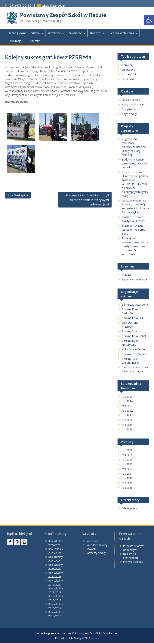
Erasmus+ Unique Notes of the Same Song (133, 229)
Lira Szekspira (18, 195)
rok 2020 (127, 420)
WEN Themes (90, 638)
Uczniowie (54, 33)
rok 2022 (127, 410)
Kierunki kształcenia (121, 33)
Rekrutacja (14, 41)
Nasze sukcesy (131, 99)
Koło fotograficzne (133, 349)
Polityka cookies (133, 561)
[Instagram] (17, 542)
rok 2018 (127, 429)
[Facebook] (10, 542)
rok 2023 (127, 406)
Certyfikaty (128, 109)
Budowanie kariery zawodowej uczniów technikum (134, 163)
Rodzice (95, 33)
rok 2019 (127, 424)
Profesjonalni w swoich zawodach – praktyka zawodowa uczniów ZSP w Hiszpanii (135, 246)
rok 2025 (127, 396)
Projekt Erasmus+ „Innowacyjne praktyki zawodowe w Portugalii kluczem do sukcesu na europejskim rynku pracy (135, 184)
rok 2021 (127, 415)
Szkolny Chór (130, 331)
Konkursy (127, 65)
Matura (126, 274)
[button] (149, 20)
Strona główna (17, 33)
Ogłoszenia (129, 69)
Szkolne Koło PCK (133, 318)
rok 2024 (127, 401)
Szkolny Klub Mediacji (135, 354)
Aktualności (129, 74)
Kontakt (34, 41)
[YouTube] (24, 542)
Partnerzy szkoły (96, 553)
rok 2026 (127, 450)
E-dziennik (92, 541)
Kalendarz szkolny (96, 545)
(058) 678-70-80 (20, 5)
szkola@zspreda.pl (53, 5)
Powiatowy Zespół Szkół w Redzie (63, 15)
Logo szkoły (129, 114)
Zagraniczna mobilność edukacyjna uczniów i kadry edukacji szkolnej (134, 147)
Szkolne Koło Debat (134, 336)
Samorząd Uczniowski (135, 304)
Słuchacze (75, 33)
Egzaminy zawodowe (135, 279)
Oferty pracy (129, 508)
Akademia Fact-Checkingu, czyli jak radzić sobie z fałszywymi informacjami (87, 199)
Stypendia (128, 79)
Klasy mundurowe (133, 104)
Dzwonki (91, 549)
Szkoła (35, 33)
